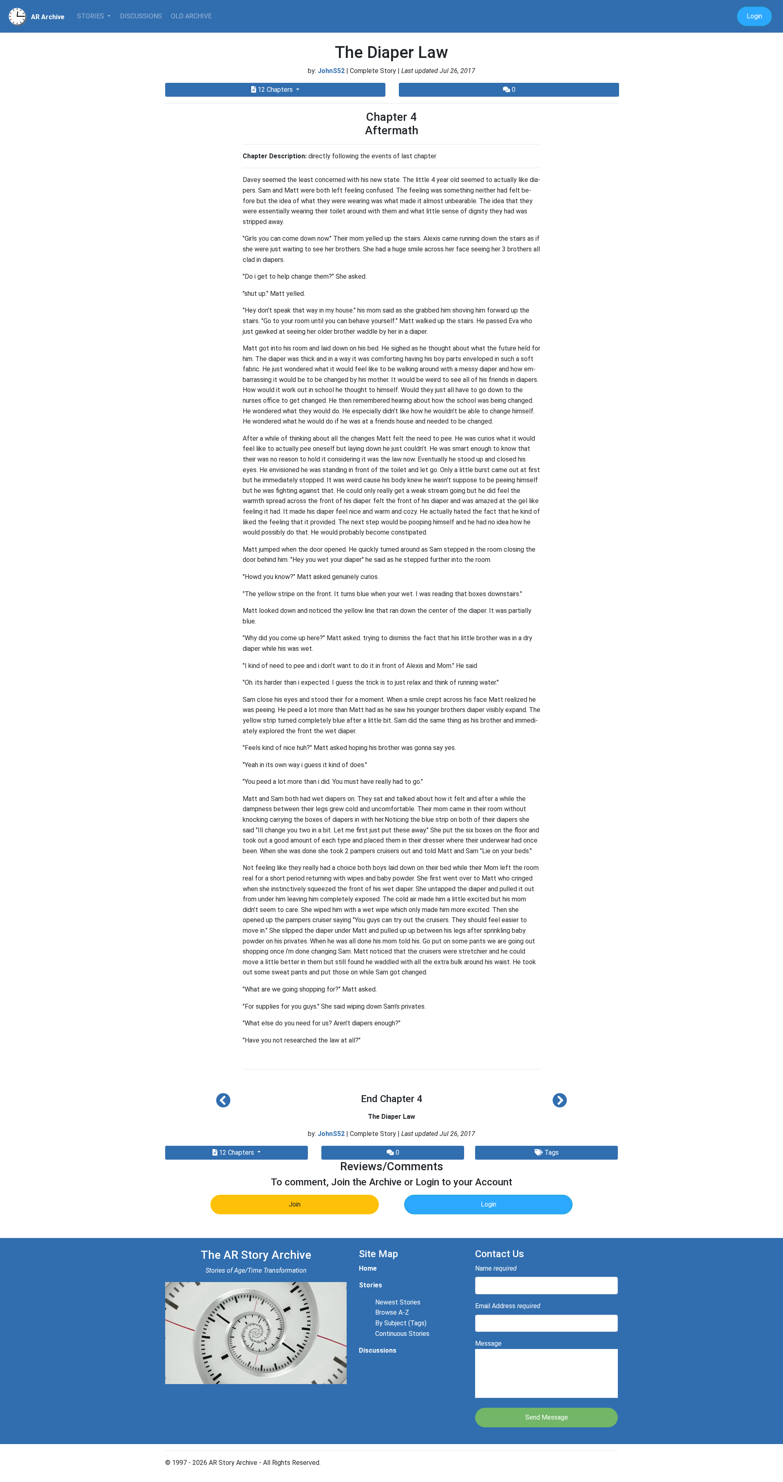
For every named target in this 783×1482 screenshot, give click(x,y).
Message (488, 1343)
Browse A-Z (392, 1312)
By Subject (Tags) (401, 1323)
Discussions (141, 16)
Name (496, 1268)
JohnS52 (331, 71)
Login (754, 16)
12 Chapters (275, 89)
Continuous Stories (402, 1334)
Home (368, 1268)
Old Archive (191, 16)
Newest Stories (397, 1302)
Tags (551, 1152)
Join (295, 1204)
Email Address (507, 1306)
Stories (91, 16)
